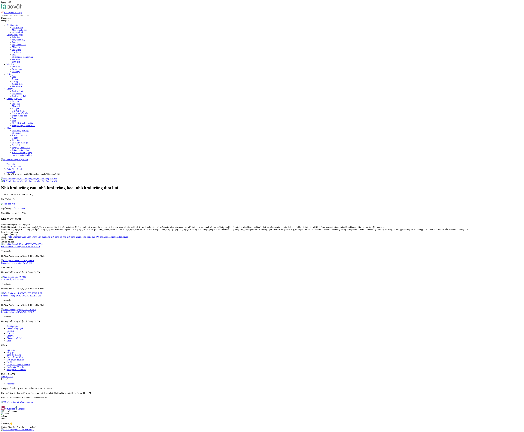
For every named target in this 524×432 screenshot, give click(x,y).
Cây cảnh (16, 145)
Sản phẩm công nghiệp (22, 152)
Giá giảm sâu (17, 27)
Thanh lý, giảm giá (20, 143)
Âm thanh (16, 52)
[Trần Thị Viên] (8, 204)
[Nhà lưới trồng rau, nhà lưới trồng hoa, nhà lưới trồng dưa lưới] (29, 179)
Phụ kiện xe (17, 86)
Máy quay (16, 49)
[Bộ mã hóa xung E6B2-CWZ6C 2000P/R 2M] (22, 293)
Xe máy (15, 79)
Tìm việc (16, 71)
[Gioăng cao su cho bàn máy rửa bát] (17, 260)
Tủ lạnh (15, 101)
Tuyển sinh (17, 67)
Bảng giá (10, 352)
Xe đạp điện (17, 84)
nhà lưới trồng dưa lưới (89, 237)
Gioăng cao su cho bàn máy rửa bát (16, 263)
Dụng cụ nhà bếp (19, 116)
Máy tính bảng (18, 40)
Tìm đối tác (17, 94)
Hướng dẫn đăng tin (15, 367)
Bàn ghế (15, 108)
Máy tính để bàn (19, 44)
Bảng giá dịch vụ (14, 355)
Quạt (14, 118)
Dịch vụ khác (18, 91)
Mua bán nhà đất (19, 30)
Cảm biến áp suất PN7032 (12, 279)
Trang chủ (11, 164)
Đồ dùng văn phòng (20, 150)
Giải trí (15, 138)
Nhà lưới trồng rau (54, 237)
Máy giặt (16, 103)
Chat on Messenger (25, 429)
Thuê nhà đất (17, 32)
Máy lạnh (16, 106)
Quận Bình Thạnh (14, 169)
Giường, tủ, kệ (18, 111)
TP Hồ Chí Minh (14, 167)
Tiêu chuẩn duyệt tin (15, 360)
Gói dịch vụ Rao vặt (13, 12)
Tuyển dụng (17, 69)
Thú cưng (16, 133)
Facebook (11, 384)
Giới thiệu (11, 350)
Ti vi (14, 54)
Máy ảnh (16, 47)
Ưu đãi (9, 362)
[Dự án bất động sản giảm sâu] (14, 159)
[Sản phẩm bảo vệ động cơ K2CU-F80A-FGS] (22, 244)
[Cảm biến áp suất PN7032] (13, 277)
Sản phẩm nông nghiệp (22, 155)
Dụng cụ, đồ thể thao (21, 147)
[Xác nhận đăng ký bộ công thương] (17, 402)
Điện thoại (16, 37)
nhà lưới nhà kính (107, 237)
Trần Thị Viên (19, 208)
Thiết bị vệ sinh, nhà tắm (22, 123)
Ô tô (14, 76)
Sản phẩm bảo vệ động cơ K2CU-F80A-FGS (20, 246)
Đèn (14, 120)
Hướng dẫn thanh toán (16, 369)
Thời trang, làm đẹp (20, 130)
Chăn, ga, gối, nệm (20, 113)
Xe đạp (15, 81)
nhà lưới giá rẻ (121, 237)
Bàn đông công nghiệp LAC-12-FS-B (17, 312)
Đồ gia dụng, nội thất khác (23, 125)
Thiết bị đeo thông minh (22, 57)
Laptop (15, 42)
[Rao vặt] (11, 9)
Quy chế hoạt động (15, 357)
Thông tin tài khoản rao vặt (18, 364)
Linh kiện (16, 62)
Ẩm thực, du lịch (19, 135)
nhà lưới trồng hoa (71, 237)
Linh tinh (16, 140)
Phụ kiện (16, 59)
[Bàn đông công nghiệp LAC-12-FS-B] (18, 309)
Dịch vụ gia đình (19, 96)
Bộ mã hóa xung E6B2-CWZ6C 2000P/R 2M (21, 296)
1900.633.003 (7, 376)
